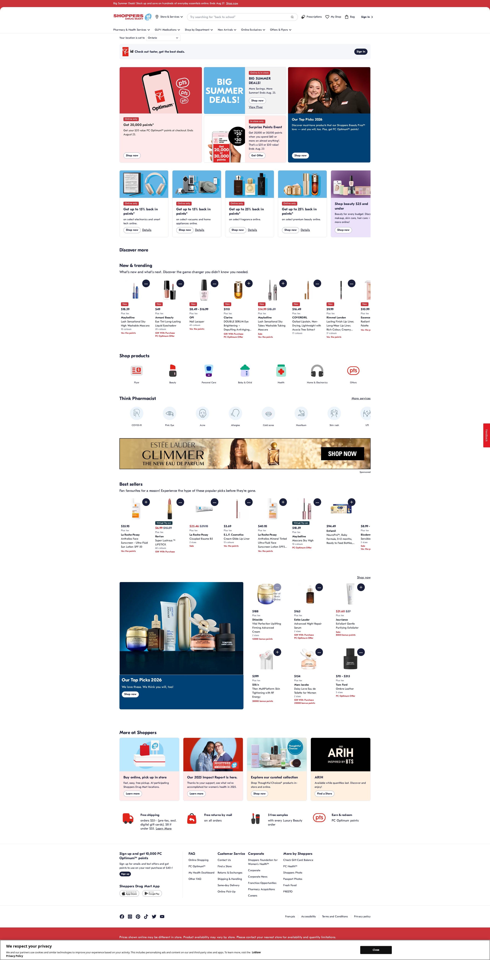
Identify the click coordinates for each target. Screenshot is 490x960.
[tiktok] (146, 916)
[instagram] (129, 916)
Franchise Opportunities (262, 883)
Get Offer (257, 155)
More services (361, 398)
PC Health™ (290, 866)
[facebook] (121, 916)
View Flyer (256, 107)
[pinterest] (138, 916)
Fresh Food (289, 885)
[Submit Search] (292, 17)
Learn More (164, 828)
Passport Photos (292, 879)
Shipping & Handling (230, 879)
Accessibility (308, 916)
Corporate (254, 870)
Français (290, 916)
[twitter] (154, 916)
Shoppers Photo (292, 872)
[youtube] (162, 916)
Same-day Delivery (228, 885)
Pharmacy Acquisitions (261, 889)
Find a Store (324, 793)
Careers (252, 895)
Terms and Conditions (335, 916)
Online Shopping (198, 860)
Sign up (125, 874)
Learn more (133, 793)
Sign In (361, 51)
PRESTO (287, 891)
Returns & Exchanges (230, 872)
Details (146, 230)
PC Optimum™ (197, 866)
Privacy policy (362, 916)
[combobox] (242, 17)
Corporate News (257, 876)
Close (376, 950)
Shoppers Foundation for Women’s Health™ (262, 862)
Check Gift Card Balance (298, 860)
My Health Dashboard (202, 872)
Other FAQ (195, 879)
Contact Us (224, 860)
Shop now (232, 3)
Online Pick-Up (227, 891)
